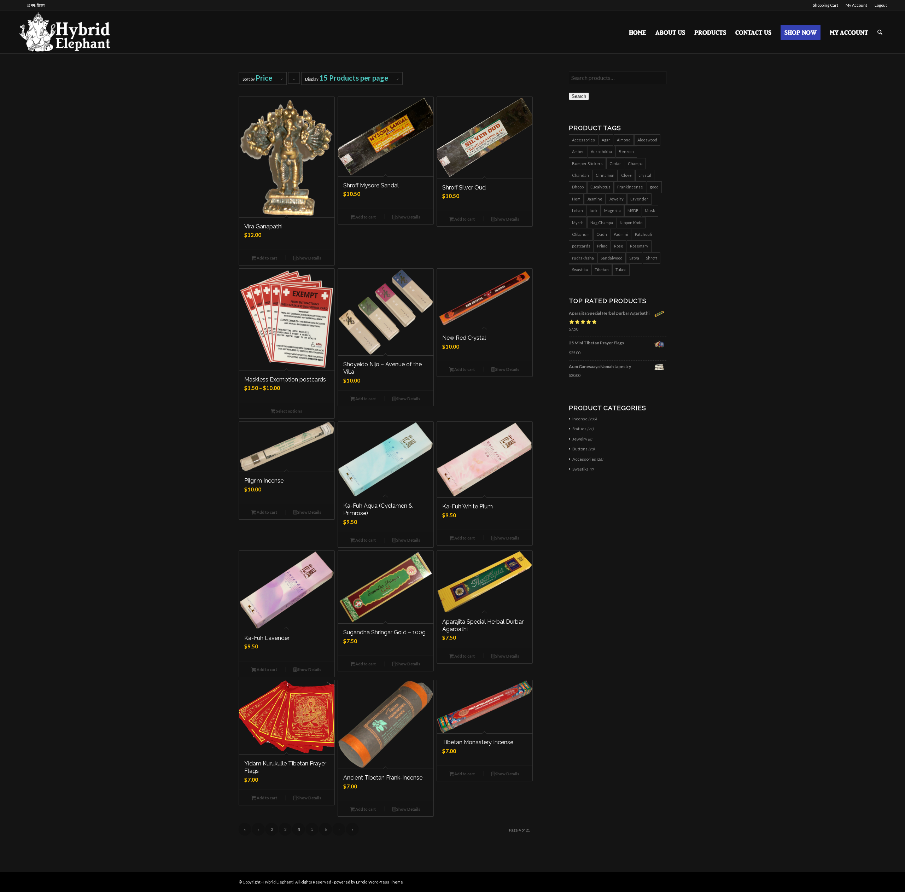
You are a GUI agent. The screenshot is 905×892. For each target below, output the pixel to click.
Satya (634, 258)
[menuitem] (825, 5)
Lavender (639, 199)
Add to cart (266, 258)
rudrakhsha (583, 258)
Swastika (580, 269)
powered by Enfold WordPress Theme (368, 882)
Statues (579, 428)
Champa (635, 163)
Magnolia (612, 210)
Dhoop (578, 187)
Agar (606, 140)
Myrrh (578, 222)
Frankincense (630, 187)
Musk (650, 210)
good (654, 187)
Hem (576, 199)
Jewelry (616, 199)
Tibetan (602, 269)
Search (579, 96)
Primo (602, 246)
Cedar (615, 163)
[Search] (880, 32)
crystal (644, 175)
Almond (624, 140)
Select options (288, 411)
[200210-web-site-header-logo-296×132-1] (65, 32)
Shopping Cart (825, 5)
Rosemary (639, 246)
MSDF (632, 210)
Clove (626, 175)
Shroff (651, 258)
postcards (581, 246)
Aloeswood (647, 140)
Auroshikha (601, 151)
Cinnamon (605, 175)
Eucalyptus (600, 187)
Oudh (601, 234)
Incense (580, 418)
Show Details (309, 258)
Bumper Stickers (587, 163)
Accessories (583, 140)
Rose (618, 246)
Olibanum (581, 234)
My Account (856, 5)
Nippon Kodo (631, 222)
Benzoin (626, 151)
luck (593, 210)
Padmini (621, 234)
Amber (578, 151)
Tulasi (620, 269)
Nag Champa (601, 222)
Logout (881, 5)
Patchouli (643, 234)
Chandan (580, 175)
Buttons (580, 448)
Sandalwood (612, 258)
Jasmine (594, 199)
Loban (577, 210)
